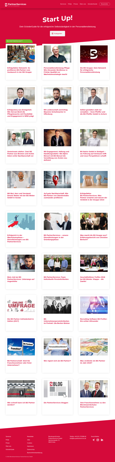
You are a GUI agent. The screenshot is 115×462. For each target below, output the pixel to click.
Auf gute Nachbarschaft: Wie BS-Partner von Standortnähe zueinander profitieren (56, 195)
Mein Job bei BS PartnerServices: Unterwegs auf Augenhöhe (20, 279)
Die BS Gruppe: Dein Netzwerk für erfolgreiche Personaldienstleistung (93, 70)
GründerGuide (92, 4)
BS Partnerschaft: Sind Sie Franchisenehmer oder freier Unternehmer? (19, 363)
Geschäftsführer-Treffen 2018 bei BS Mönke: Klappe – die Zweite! (92, 279)
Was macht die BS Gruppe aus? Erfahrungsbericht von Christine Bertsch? (94, 237)
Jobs (28, 440)
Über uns (83, 4)
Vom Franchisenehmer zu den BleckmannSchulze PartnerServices (93, 405)
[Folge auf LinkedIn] (102, 440)
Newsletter (104, 4)
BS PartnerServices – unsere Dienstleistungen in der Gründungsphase (56, 237)
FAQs (70, 4)
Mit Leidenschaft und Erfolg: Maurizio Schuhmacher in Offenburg (56, 112)
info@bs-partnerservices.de (78, 438)
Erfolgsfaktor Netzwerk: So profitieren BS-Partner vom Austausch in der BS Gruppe (19, 70)
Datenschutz (31, 449)
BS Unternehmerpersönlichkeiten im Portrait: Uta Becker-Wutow (57, 321)
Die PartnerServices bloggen (56, 403)
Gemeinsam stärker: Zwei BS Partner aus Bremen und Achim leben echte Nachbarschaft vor (20, 154)
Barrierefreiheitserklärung (34, 452)
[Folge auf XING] (93, 440)
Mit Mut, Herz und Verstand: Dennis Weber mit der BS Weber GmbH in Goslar (21, 195)
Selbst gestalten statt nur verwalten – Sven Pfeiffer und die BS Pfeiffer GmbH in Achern (93, 112)
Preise (76, 4)
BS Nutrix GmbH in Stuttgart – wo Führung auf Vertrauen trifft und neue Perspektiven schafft (93, 154)
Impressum (30, 446)
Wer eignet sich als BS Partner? (57, 361)
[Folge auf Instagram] (97, 440)
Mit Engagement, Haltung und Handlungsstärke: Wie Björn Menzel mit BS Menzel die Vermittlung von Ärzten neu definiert (56, 156)
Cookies (29, 443)
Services (63, 4)
